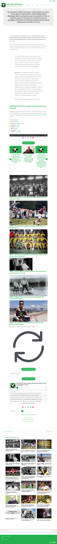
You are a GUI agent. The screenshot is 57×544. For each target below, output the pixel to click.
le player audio (36, 115)
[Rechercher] (22, 411)
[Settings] (46, 135)
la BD (17, 119)
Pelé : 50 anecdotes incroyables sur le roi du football (44, 476)
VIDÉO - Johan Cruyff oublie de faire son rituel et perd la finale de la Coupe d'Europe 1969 (28, 505)
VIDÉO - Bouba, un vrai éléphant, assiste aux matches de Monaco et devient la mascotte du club (44, 505)
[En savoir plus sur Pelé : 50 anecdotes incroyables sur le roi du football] (44, 471)
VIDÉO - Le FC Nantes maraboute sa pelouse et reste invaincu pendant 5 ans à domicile (43, 451)
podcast (27, 113)
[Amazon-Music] (28, 137)
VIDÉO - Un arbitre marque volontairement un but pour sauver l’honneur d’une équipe (13, 506)
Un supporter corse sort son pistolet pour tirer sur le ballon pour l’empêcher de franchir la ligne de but (32, 401)
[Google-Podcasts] (25, 137)
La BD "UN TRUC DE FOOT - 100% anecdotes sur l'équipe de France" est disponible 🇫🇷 (29, 399)
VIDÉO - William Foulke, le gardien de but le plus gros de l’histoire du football (28, 464)
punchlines (18, 131)
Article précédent (7, 431)
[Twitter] (51, 1)
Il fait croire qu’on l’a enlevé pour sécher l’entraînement (27, 520)
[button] (55, 5)
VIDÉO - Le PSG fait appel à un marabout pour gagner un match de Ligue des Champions (28, 490)
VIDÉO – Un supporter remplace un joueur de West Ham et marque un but (28, 451)
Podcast (32, 5)
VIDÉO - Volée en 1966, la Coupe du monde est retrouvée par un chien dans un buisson (13, 464)
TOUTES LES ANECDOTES (28, 142)
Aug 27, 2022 (36, 99)
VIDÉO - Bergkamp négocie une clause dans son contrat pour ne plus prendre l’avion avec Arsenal (12, 478)
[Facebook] (50, 1)
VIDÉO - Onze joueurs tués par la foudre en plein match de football (43, 520)
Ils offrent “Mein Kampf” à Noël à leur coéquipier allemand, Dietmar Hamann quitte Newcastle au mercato (32, 397)
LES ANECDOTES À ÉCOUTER (28, 378)
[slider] (25, 135)
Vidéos (37, 5)
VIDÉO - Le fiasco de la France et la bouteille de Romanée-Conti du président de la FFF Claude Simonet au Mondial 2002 (28, 158)
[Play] (10, 135)
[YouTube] (55, 1)
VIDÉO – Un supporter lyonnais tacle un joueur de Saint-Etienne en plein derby (44, 464)
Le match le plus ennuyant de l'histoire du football (11, 519)
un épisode (18, 115)
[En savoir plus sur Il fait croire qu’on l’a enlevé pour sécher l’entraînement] (28, 513)
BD (40, 5)
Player (52, 5)
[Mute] (41, 135)
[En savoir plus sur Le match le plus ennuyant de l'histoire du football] (13, 513)
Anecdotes (28, 5)
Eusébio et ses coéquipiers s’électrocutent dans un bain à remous (12, 492)
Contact (2, 537)
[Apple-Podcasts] (23, 137)
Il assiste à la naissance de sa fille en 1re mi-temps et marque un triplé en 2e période (43, 492)
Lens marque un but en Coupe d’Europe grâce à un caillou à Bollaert (25, 395)
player (23, 123)
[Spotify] (31, 137)
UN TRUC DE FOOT (15, 4)
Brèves (43, 5)
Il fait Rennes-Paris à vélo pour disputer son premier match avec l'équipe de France (28, 393)
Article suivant (50, 431)
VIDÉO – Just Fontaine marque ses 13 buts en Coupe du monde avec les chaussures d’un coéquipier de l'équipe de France (28, 477)
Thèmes (47, 5)
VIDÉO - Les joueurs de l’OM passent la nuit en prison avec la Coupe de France (12, 450)
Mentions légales (4, 539)
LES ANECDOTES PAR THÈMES (28, 369)
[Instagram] (53, 1)
